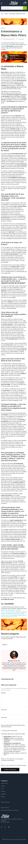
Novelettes (3, 794)
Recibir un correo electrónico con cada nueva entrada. (13, 765)
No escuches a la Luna (11, 616)
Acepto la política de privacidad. (9, 730)
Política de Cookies (5, 802)
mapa (11, 247)
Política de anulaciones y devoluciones (10, 810)
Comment (3, 692)
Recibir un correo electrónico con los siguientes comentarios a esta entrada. (12, 759)
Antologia (3, 791)
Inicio (2, 13)
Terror (2, 788)
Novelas (3, 796)
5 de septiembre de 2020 (8, 39)
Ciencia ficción (4, 783)
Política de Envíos (5, 807)
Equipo (6, 13)
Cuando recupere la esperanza (13, 612)
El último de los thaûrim (18, 613)
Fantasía (3, 786)
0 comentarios (20, 39)
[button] (1, 3)
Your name (4, 709)
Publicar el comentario (10, 769)
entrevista (4, 644)
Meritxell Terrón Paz (14, 661)
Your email (4, 717)
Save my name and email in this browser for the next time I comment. (13, 726)
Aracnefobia (8, 613)
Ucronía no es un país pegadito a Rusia (11, 615)
